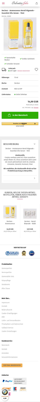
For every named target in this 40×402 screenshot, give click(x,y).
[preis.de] (23, 252)
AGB (3, 317)
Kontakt (4, 306)
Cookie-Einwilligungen (9, 313)
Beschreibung (11, 144)
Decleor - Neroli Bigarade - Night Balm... (30, 222)
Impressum (6, 303)
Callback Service (7, 328)
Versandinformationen (10, 357)
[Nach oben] (34, 398)
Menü (3, 3)
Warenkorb (5, 345)
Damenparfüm (7, 268)
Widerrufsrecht (7, 310)
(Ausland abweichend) (23, 71)
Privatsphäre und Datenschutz (12, 324)
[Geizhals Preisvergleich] (12, 252)
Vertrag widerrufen (12, 365)
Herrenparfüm (7, 272)
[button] (20, 124)
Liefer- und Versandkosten (11, 320)
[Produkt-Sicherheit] (20, 178)
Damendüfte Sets (8, 276)
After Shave (6, 288)
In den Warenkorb (20, 115)
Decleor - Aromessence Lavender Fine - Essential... (10, 222)
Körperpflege (6, 280)
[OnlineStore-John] (20, 3)
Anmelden (5, 353)
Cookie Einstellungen (9, 331)
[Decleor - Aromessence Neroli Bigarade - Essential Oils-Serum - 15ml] (20, 34)
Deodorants (6, 284)
